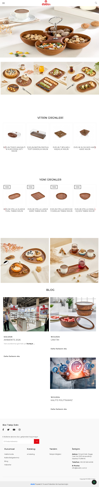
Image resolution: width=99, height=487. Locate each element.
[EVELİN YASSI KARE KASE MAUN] (73, 195)
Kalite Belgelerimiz (11, 458)
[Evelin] (49, 3)
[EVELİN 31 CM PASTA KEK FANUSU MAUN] (42, 134)
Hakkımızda (9, 454)
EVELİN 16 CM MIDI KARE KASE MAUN (18, 148)
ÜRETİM (55, 340)
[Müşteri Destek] (94, 482)
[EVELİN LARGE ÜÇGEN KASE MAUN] (65, 134)
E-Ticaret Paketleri (48, 484)
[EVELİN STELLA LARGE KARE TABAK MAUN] (2, 215)
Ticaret (36, 484)
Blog (6, 461)
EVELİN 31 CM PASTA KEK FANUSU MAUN (42, 148)
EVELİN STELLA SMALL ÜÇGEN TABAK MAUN (50, 210)
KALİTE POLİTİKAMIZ (62, 400)
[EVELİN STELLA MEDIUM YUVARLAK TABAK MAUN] (26, 195)
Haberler (7, 465)
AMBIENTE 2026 (12, 340)
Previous (2, 32)
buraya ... (31, 343)
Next (96, 32)
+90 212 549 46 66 (82, 462)
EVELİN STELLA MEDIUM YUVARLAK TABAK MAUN (26, 210)
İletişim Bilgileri (55, 454)
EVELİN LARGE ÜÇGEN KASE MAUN (65, 148)
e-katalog (31, 454)
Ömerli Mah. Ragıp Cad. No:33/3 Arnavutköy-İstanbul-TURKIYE (82, 456)
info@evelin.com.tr (79, 467)
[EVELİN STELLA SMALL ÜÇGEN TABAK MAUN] (50, 195)
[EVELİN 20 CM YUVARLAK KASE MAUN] (89, 134)
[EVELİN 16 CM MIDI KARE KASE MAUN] (18, 134)
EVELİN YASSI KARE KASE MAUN (73, 210)
